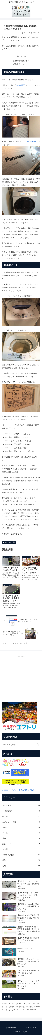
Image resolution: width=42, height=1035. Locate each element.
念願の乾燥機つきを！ (21, 61)
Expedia (5, 790)
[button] (38, 744)
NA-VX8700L (21, 85)
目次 (18, 56)
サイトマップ (31, 1027)
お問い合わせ (11, 1027)
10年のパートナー (19, 64)
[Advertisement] (21, 680)
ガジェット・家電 (10, 542)
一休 (18, 790)
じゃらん (12, 790)
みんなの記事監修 (28, 790)
